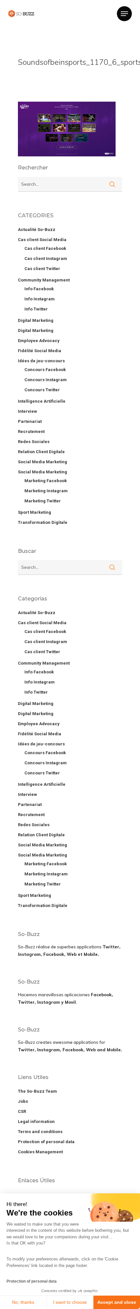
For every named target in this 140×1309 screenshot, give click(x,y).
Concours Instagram (45, 379)
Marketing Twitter (42, 500)
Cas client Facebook (45, 248)
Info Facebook (39, 288)
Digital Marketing (35, 320)
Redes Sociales (33, 441)
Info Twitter (36, 309)
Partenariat (30, 421)
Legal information (36, 1121)
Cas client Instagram (45, 258)
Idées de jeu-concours (41, 360)
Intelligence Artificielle (41, 401)
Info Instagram (39, 298)
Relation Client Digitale (41, 451)
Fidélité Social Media (39, 350)
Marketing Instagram (46, 490)
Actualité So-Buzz (36, 229)
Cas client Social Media (42, 239)
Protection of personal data (32, 1281)
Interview (27, 411)
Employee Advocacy (39, 340)
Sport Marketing (34, 512)
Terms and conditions (40, 1131)
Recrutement (31, 431)
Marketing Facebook (45, 480)
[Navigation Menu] (124, 13)
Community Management (44, 280)
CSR (22, 1111)
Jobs (23, 1101)
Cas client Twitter (42, 268)
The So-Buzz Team (37, 1091)
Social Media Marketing (42, 461)
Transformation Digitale (42, 522)
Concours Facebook (45, 369)
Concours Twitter (42, 389)
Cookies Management (40, 1151)
